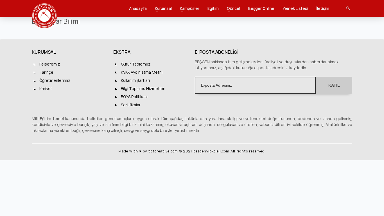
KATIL (334, 85)
